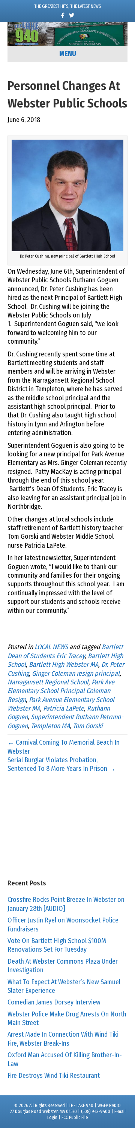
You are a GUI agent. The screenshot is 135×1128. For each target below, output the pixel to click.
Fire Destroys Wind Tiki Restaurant (54, 1075)
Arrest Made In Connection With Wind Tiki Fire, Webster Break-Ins (63, 1038)
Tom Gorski (88, 726)
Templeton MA (50, 726)
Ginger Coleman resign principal (76, 673)
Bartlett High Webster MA (63, 664)
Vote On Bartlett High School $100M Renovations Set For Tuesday (57, 945)
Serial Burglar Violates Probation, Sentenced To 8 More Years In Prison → (62, 764)
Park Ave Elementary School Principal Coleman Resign (61, 691)
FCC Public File (75, 1117)
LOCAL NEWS (51, 647)
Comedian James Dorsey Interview (54, 1002)
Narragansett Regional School (48, 682)
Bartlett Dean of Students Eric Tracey (65, 651)
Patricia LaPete (63, 708)
